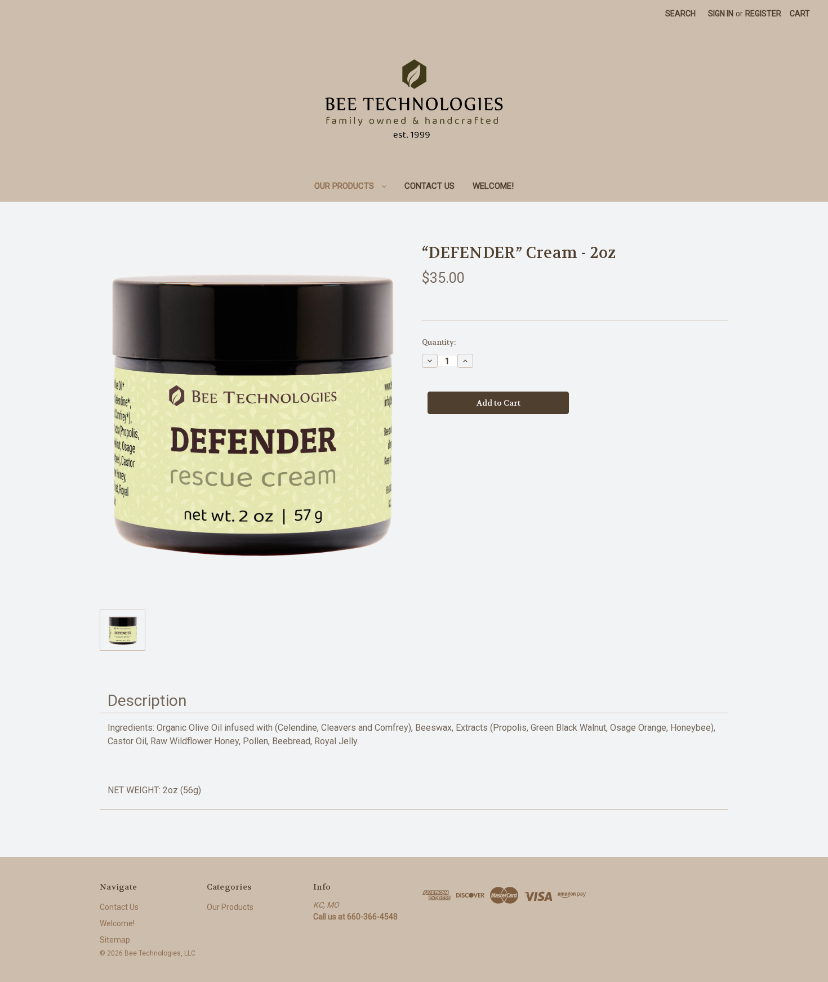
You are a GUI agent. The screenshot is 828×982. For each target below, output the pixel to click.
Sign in (720, 13)
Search (680, 13)
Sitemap (115, 939)
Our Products (345, 186)
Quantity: (439, 342)
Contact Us (429, 186)
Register (763, 13)
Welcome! (493, 186)
